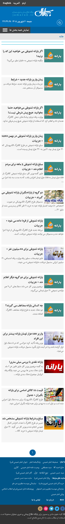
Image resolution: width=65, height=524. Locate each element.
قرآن (35, 473)
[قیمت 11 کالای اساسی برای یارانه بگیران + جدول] (54, 394)
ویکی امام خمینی (57, 494)
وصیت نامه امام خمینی (30, 467)
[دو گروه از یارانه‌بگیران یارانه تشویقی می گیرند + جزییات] (54, 197)
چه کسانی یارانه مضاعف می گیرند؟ (24, 305)
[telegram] (51, 508)
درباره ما (50, 500)
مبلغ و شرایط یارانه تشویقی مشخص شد (22, 418)
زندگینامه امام (35, 462)
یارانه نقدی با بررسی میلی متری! (26, 362)
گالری (16, 467)
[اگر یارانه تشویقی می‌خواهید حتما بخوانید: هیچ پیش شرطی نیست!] (54, 112)
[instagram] (40, 508)
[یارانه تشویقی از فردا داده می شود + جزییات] (54, 225)
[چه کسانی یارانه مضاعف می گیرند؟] (54, 310)
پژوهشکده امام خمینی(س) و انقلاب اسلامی (18, 489)
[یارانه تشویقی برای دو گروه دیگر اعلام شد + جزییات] (54, 281)
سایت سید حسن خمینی (23, 478)
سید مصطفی (46, 467)
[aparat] (45, 508)
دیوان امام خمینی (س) (18, 462)
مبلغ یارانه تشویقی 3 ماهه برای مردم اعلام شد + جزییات (24, 166)
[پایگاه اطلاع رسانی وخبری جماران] (32, 12)
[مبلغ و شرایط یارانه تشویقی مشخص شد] (54, 423)
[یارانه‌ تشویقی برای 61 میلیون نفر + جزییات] (54, 253)
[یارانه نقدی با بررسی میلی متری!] (54, 366)
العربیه (16, 3)
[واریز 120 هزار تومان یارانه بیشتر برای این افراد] (54, 338)
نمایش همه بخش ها (19, 30)
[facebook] (62, 508)
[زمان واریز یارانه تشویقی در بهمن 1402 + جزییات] (54, 140)
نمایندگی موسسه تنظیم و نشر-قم (24, 483)
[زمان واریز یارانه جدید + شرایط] (54, 84)
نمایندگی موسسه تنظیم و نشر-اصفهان (50, 489)
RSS (62, 500)
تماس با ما (36, 500)
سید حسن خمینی (57, 473)
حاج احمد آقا (59, 467)
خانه (61, 36)
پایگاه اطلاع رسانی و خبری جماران (24, 514)
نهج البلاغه (43, 473)
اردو (24, 3)
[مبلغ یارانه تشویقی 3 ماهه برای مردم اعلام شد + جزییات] (54, 168)
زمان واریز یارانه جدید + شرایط (27, 79)
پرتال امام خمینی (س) (42, 478)
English (7, 3)
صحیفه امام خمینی (50, 462)
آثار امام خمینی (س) (24, 473)
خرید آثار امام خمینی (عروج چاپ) (51, 483)
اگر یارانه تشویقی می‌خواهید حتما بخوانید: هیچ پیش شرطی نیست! (25, 110)
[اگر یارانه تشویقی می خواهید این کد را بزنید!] (54, 55)
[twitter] (56, 508)
